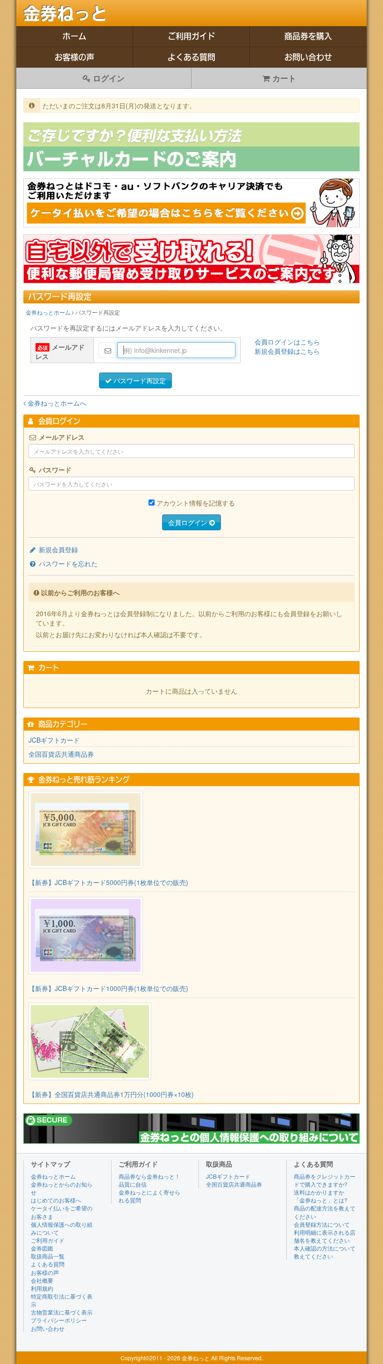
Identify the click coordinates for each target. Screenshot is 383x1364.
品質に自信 (133, 1184)
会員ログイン (188, 522)
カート (283, 78)
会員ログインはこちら (287, 341)
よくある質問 (191, 57)
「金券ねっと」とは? (321, 1200)
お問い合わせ (308, 57)
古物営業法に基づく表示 (61, 1312)
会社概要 (42, 1280)
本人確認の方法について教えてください (324, 1252)
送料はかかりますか (319, 1192)
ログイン (108, 78)
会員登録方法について (322, 1224)
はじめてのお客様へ (56, 1200)
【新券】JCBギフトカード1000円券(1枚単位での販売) (108, 988)
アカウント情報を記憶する (195, 502)
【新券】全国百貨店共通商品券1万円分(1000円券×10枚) (111, 1094)
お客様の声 (74, 57)
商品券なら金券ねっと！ (149, 1176)
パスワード (54, 469)
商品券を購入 (308, 36)
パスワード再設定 (139, 380)
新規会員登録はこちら (287, 351)
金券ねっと (65, 13)
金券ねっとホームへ (56, 403)
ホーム (74, 36)
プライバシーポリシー (59, 1320)
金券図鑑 (42, 1248)
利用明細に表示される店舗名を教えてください (324, 1236)
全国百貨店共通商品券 (61, 754)
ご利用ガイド (191, 36)
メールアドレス (60, 351)
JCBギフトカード (54, 740)
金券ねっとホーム (49, 312)
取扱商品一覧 (47, 1256)
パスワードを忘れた (67, 563)
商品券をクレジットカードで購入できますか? (324, 1180)
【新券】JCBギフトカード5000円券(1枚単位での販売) (108, 882)
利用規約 (42, 1288)
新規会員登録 (57, 549)
